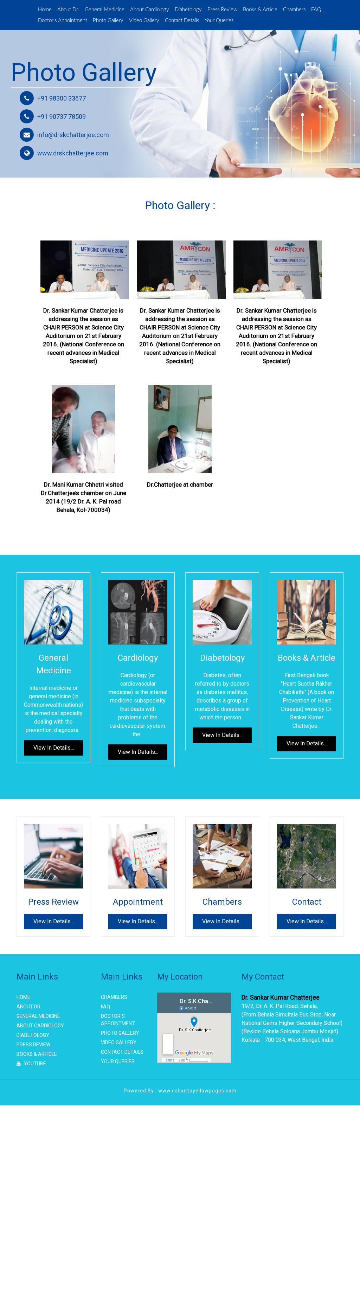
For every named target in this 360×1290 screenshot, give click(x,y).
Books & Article (276, 10)
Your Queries (281, 21)
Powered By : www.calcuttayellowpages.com (180, 1091)
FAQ (74, 21)
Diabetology (200, 10)
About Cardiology (158, 10)
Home (45, 10)
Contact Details (240, 21)
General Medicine (109, 10)
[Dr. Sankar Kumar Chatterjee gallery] (84, 270)
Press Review (236, 10)
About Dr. (70, 10)
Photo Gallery (161, 21)
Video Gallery (199, 21)
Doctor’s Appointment (112, 21)
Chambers (50, 21)
